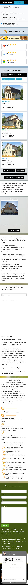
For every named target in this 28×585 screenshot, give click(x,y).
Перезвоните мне (19, 2)
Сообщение (4, 506)
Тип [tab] (5, 74)
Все (23, 76)
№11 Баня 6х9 (5, 101)
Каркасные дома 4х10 (6, 173)
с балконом (11, 79)
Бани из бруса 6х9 (19, 177)
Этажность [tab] (18, 74)
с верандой (19, 79)
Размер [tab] (10, 74)
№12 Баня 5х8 (5, 130)
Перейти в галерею (13, 230)
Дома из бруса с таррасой (9, 170)
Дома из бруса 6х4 (20, 170)
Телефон (3, 494)
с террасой (4, 79)
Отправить (5, 525)
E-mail (2, 500)
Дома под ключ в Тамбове (16, 31)
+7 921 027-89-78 (6, 2)
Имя (2, 489)
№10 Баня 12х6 (6, 158)
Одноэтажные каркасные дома (19, 173)
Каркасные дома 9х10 (9, 177)
